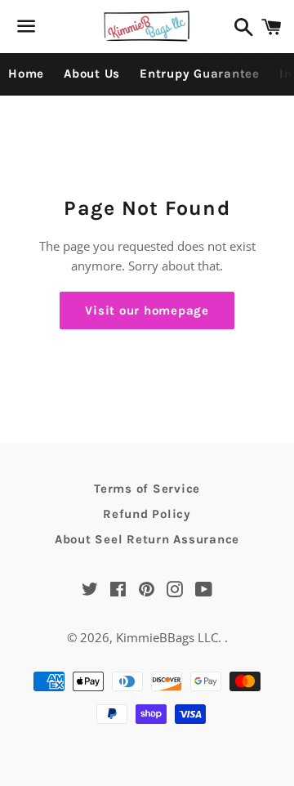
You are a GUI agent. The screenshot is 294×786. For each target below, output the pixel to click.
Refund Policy (147, 514)
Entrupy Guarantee (200, 73)
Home (26, 73)
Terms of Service (147, 488)
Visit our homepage (147, 310)
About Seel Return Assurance (147, 539)
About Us (92, 73)
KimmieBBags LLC (167, 637)
